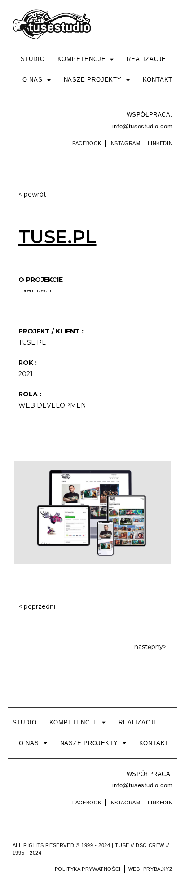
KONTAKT (158, 79)
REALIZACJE (146, 59)
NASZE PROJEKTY (93, 79)
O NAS (32, 79)
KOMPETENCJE (81, 59)
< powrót (32, 194)
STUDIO (33, 59)
